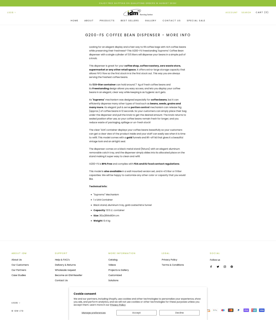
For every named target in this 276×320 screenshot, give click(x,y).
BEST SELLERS (130, 20)
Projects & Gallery (118, 270)
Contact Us (172, 20)
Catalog (112, 259)
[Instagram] (225, 267)
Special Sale (196, 20)
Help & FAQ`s (62, 259)
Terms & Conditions (173, 265)
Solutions (113, 280)
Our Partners (19, 270)
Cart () (262, 12)
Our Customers (20, 265)
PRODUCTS (107, 20)
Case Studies (19, 275)
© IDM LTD (18, 311)
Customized (115, 275)
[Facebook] (211, 267)
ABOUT (89, 20)
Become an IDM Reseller (68, 275)
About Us (17, 259)
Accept (136, 312)
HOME (74, 20)
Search (246, 12)
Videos (112, 265)
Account (231, 12)
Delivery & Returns (65, 265)
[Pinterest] (232, 267)
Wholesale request (65, 270)
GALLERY (151, 20)
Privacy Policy (118, 304)
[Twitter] (218, 267)
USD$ (10, 12)
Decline (179, 312)
